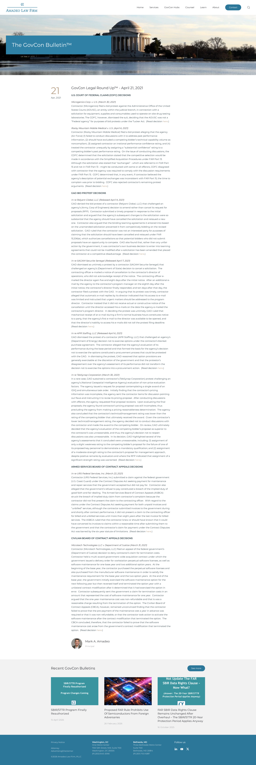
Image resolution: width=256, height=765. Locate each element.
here (165, 121)
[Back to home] (21, 7)
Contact (233, 7)
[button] (248, 7)
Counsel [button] (189, 7)
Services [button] (153, 7)
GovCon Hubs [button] (171, 7)
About (215, 7)
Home (140, 7)
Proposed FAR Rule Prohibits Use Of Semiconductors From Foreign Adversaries (126, 713)
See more (196, 668)
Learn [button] (203, 7)
